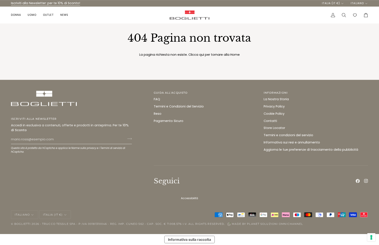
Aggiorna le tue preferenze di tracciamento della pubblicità (311, 149)
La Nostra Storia (276, 99)
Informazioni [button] (276, 92)
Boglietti (22, 223)
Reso (157, 113)
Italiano (357, 3)
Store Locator (274, 128)
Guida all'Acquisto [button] (171, 92)
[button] (17, 15)
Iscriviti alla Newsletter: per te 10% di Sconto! (45, 3)
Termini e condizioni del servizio (288, 135)
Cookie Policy (274, 113)
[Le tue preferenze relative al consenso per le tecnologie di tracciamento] (371, 237)
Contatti (270, 121)
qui (201, 54)
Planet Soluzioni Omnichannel (275, 223)
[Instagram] (366, 181)
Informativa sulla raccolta (189, 239)
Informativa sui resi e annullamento (292, 142)
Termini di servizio (111, 148)
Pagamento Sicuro (168, 121)
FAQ (157, 99)
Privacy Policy (274, 106)
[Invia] (128, 138)
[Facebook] (358, 181)
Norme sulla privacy (83, 148)
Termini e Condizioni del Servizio (179, 106)
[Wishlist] (354, 15)
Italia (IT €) (331, 3)
